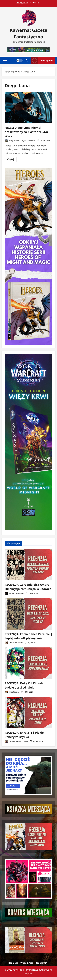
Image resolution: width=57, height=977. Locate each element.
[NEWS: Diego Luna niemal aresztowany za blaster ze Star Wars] (28, 107)
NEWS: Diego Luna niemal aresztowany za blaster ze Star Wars (26, 132)
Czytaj (11, 160)
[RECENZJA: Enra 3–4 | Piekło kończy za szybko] (28, 712)
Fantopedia (47, 60)
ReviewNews (31, 969)
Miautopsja (13, 692)
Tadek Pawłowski (16, 593)
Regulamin (41, 962)
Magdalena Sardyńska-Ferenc (21, 140)
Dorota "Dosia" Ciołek (18, 741)
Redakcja (13, 962)
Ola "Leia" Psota (15, 642)
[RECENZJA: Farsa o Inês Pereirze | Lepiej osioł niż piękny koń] (28, 614)
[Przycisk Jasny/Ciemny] (19, 60)
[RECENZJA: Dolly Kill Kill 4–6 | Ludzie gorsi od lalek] (28, 663)
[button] (5, 60)
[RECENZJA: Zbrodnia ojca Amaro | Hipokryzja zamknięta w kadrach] (28, 564)
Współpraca (26, 962)
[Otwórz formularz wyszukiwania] (27, 60)
